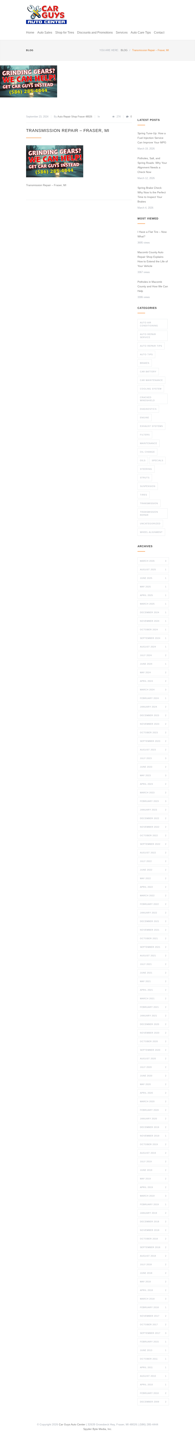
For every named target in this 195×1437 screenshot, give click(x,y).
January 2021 (153, 1015)
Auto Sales (44, 32)
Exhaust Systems (151, 426)
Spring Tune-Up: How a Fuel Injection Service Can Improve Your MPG (151, 138)
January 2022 (153, 913)
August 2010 (153, 1376)
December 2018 (153, 1221)
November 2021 (153, 930)
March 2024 (153, 689)
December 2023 (153, 715)
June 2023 (153, 767)
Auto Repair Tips (151, 346)
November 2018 (153, 1230)
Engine (144, 417)
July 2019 (153, 1161)
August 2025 (153, 569)
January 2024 (153, 707)
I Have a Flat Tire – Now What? (152, 234)
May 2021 (153, 981)
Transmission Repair (149, 513)
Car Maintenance (151, 380)
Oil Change (147, 452)
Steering (146, 469)
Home (30, 32)
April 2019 (153, 1187)
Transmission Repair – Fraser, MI (67, 130)
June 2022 (153, 870)
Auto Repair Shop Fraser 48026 (75, 116)
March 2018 (153, 1299)
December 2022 (153, 818)
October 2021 (153, 938)
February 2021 (153, 1007)
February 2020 (153, 1110)
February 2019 (153, 1204)
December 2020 (153, 1024)
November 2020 (153, 1033)
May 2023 (153, 775)
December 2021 (153, 921)
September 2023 (153, 741)
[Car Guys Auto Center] (46, 14)
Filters (145, 435)
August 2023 (153, 750)
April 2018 (153, 1290)
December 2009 (153, 1402)
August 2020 (153, 1058)
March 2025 (153, 604)
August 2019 (153, 1153)
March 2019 (153, 1196)
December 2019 (153, 1127)
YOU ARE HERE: (109, 50)
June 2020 (153, 1076)
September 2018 (153, 1247)
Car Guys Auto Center (72, 1424)
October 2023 (153, 732)
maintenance (148, 443)
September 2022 (153, 844)
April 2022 (153, 887)
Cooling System (150, 389)
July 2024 (153, 655)
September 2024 (153, 638)
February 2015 (153, 1342)
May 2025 (153, 587)
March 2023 (153, 792)
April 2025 (153, 595)
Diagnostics (148, 409)
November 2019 (153, 1136)
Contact (159, 32)
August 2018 (153, 1256)
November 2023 (153, 724)
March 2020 (153, 1101)
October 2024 (153, 629)
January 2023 (153, 810)
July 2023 (153, 758)
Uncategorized (150, 523)
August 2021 (153, 955)
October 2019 (153, 1144)
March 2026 (153, 561)
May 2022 (153, 878)
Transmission (149, 503)
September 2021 (153, 947)
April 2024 (153, 681)
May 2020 (153, 1084)
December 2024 (153, 612)
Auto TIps (146, 354)
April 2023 (153, 784)
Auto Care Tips (141, 32)
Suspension (147, 486)
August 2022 (153, 852)
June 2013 (153, 1350)
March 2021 (153, 998)
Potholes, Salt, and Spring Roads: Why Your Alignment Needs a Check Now (152, 165)
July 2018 (153, 1264)
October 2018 (153, 1239)
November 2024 (153, 621)
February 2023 (153, 801)
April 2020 (153, 1093)
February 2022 (153, 904)
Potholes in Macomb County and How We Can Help (152, 286)
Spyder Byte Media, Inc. (97, 1429)
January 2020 (153, 1118)
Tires (143, 495)
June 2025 (153, 578)
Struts (144, 477)
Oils (142, 460)
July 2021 (153, 964)
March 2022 (153, 895)
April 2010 (153, 1384)
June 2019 (153, 1170)
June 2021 (153, 973)
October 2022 (153, 835)
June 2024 (153, 664)
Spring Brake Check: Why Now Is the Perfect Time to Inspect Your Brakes (151, 194)
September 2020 (153, 1050)
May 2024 (153, 672)
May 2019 (153, 1179)
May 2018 (153, 1281)
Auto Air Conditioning (149, 324)
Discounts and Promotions (95, 32)
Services (122, 32)
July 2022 (153, 861)
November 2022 (153, 827)
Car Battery (148, 371)
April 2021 (153, 990)
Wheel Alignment (151, 532)
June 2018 (153, 1273)
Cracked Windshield (147, 399)
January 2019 (153, 1213)
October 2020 (153, 1041)
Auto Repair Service (148, 335)
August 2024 (153, 647)
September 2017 (153, 1333)
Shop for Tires (64, 32)
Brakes (144, 363)
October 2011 (153, 1359)
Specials (157, 460)
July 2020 (153, 1067)
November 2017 (153, 1316)
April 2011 (153, 1367)
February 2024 (153, 698)
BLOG (29, 50)
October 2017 (153, 1324)
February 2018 (153, 1307)
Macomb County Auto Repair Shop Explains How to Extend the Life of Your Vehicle (152, 259)
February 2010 (153, 1393)
